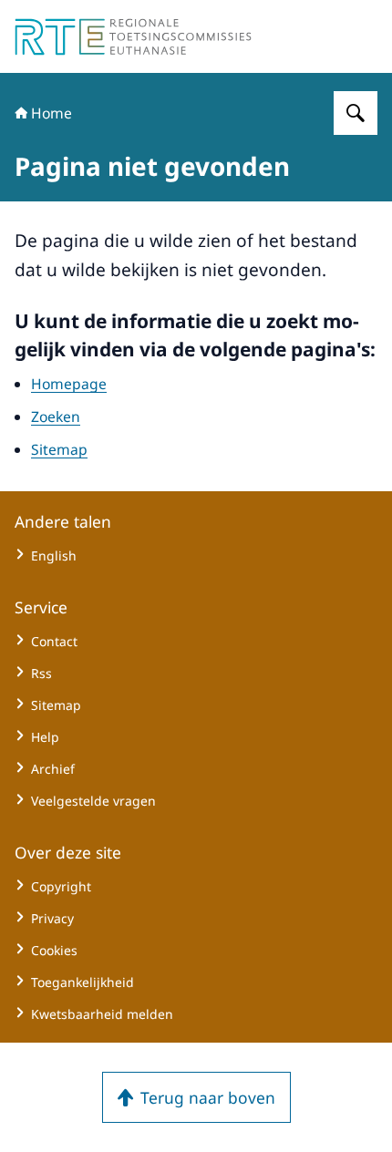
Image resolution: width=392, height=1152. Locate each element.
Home (51, 113)
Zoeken (55, 416)
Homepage (69, 384)
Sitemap (59, 449)
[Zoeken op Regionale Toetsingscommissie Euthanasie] (355, 113)
